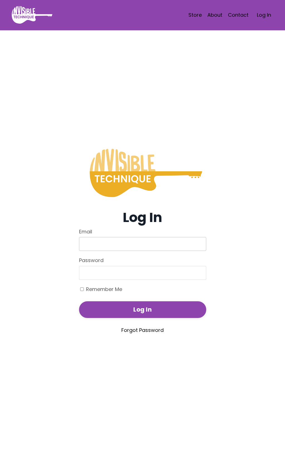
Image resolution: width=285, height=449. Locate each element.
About (214, 14)
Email (85, 231)
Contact (238, 14)
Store (195, 14)
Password (91, 260)
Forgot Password (142, 330)
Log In (264, 14)
